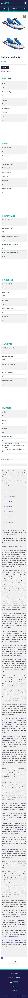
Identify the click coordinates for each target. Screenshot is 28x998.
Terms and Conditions (14, 977)
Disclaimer (14, 986)
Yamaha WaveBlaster (9, 496)
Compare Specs (4, 9)
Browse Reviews (24, 9)
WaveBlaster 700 (19, 659)
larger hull (17, 619)
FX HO (16, 817)
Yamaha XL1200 (8, 517)
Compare (5, 67)
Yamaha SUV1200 (8, 522)
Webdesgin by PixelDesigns (22, 995)
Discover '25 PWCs (14, 9)
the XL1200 (10, 738)
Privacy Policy (14, 973)
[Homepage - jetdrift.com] (5, 3)
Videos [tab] (10, 78)
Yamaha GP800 (8, 501)
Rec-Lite (9, 71)
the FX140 (19, 791)
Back (14, 961)
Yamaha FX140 (8, 491)
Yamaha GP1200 (8, 506)
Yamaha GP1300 (8, 512)
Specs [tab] (4, 78)
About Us (14, 990)
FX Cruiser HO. (5, 819)
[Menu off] (25, 3)
